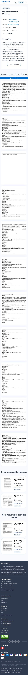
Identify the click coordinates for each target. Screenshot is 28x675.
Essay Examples (4, 598)
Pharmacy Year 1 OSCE (18, 496)
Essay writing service (6, 581)
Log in (21, 2)
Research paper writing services (8, 587)
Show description (14, 64)
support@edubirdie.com (18, 574)
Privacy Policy (4, 668)
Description (6, 39)
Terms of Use (11, 668)
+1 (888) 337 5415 (7, 625)
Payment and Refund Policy (7, 672)
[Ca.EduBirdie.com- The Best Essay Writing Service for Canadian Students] (2, 649)
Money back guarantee (6, 615)
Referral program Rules (16, 670)
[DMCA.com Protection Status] (14, 637)
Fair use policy (19, 668)
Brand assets (4, 632)
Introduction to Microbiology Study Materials (19, 542)
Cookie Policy (18, 672)
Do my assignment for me (7, 585)
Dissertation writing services (7, 590)
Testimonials (4, 610)
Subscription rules (5, 670)
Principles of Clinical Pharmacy (10, 13)
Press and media (5, 630)
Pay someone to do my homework (9, 583)
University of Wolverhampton (14, 20)
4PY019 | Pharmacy (13, 24)
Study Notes (4, 602)
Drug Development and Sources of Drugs (19, 525)
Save (25, 74)
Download (15, 78)
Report (4, 74)
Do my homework (5, 592)
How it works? (4, 608)
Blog (2, 600)
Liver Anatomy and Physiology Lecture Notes (19, 479)
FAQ (2, 612)
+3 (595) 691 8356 (7, 623)
